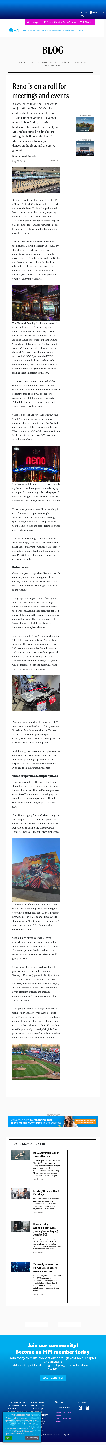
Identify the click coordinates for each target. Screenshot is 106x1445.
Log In (36, 22)
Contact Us (62, 1402)
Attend (43, 31)
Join (24, 31)
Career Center (37, 1402)
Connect (36, 31)
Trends (64, 62)
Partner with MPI (54, 31)
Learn (29, 31)
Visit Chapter (86, 21)
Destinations (53, 65)
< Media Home (25, 62)
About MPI (79, 31)
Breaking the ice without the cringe (46, 1192)
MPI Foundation (68, 31)
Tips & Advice (81, 62)
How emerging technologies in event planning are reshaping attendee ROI (45, 1229)
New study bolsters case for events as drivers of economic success (45, 1268)
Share (52, 161)
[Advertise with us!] (53, 1121)
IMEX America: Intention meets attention (46, 1154)
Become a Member (53, 1377)
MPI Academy (37, 1405)
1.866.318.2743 (99, 12)
